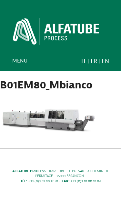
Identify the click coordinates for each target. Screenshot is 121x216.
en (105, 61)
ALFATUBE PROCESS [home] (56, 33)
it (83, 61)
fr (94, 61)
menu (19, 61)
